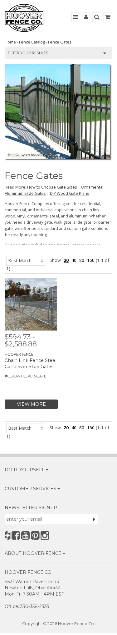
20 (66, 260)
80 (81, 260)
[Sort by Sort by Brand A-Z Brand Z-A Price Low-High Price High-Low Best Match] (25, 260)
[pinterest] (35, 535)
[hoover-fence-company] (7, 535)
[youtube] (25, 535)
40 (73, 260)
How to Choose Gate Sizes (52, 187)
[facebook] (16, 535)
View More (31, 404)
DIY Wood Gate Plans (69, 193)
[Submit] (94, 519)
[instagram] (45, 535)
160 (91, 260)
